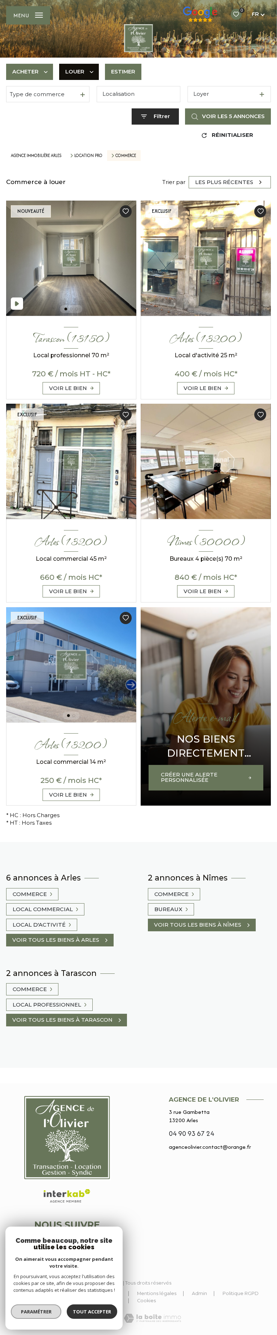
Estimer (123, 71)
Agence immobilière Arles (36, 155)
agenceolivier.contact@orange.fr (210, 1147)
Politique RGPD (241, 1293)
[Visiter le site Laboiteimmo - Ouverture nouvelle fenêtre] (152, 1318)
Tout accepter (92, 1311)
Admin (199, 1293)
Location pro (88, 155)
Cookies (146, 1300)
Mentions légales (156, 1293)
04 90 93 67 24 (191, 1133)
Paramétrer (36, 1311)
